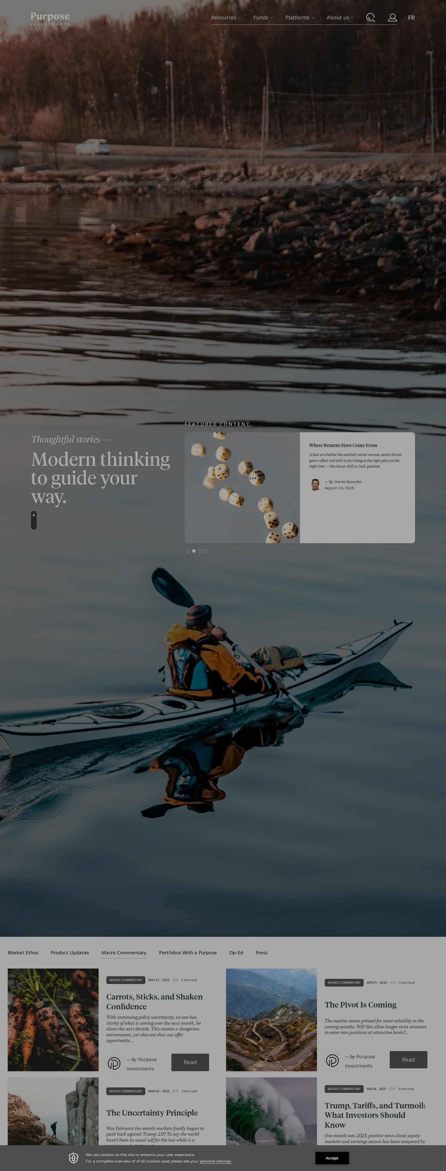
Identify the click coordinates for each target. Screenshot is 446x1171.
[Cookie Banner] (223, 1158)
